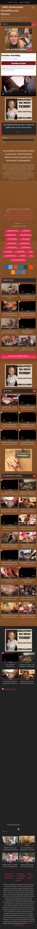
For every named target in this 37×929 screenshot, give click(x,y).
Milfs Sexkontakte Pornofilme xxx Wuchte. (12, 10)
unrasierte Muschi (28, 217)
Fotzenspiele (19, 213)
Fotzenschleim (9, 213)
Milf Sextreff (8, 874)
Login (21, 2)
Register (27, 2)
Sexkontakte (22, 876)
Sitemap (4, 831)
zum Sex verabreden (22, 220)
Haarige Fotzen (18, 215)
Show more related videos (18, 356)
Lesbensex (6, 217)
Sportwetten (20, 878)
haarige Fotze (8, 215)
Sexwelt (29, 874)
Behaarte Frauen (25, 211)
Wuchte (10, 220)
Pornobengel (20, 874)
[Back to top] (31, 923)
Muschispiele (14, 217)
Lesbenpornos (28, 215)
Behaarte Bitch (14, 211)
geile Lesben (28, 213)
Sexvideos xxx (10, 876)
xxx (14, 220)
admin (21, 223)
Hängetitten (21, 925)
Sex (20, 217)
